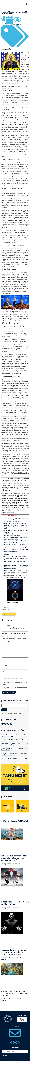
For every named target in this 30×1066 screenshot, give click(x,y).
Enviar (4, 709)
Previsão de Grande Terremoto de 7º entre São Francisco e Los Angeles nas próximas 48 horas (16, 572)
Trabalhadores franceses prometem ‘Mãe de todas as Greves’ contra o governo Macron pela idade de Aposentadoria (16, 520)
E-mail (4, 665)
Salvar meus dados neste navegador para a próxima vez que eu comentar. (14, 679)
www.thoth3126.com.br (13, 602)
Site (3, 671)
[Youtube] (11, 724)
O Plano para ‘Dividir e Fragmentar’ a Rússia (16, 556)
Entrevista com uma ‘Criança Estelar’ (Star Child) (14, 758)
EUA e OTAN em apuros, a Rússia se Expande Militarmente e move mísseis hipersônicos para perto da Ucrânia (16, 566)
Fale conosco (15, 1026)
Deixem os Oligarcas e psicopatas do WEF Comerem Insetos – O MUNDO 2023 (17, 627)
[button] (26, 4)
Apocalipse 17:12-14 (7, 490)
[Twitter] (8, 724)
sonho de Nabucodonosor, (18, 497)
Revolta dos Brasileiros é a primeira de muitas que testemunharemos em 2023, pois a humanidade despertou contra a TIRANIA (16, 546)
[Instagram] (2, 724)
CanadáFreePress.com (11, 91)
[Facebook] (5, 724)
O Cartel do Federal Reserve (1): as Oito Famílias (14, 739)
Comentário (6, 641)
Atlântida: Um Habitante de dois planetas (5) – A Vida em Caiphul (14, 993)
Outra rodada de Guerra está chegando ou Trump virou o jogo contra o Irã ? (14, 735)
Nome (4, 660)
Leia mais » (4, 865)
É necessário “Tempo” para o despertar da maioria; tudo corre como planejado (15, 744)
